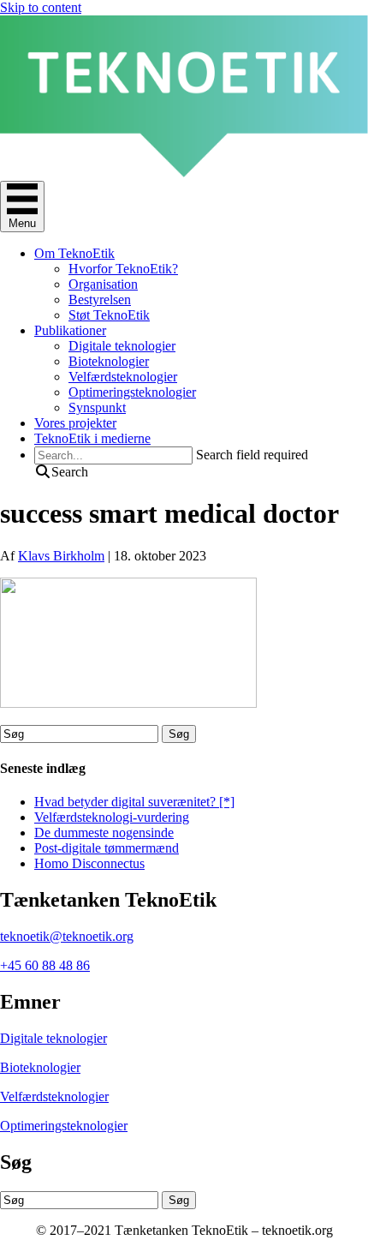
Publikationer (70, 330)
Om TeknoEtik (74, 253)
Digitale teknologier (121, 345)
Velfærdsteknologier (122, 376)
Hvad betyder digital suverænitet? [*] (134, 801)
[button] (61, 471)
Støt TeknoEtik (109, 315)
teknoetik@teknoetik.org (67, 936)
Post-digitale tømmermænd (106, 848)
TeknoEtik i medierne (92, 438)
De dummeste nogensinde (104, 832)
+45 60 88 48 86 (45, 965)
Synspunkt (97, 407)
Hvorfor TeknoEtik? (123, 268)
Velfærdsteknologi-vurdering (111, 817)
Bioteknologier (108, 361)
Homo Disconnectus (89, 863)
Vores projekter (75, 423)
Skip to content (40, 7)
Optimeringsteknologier (132, 392)
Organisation (103, 284)
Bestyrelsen (99, 299)
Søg (179, 734)
